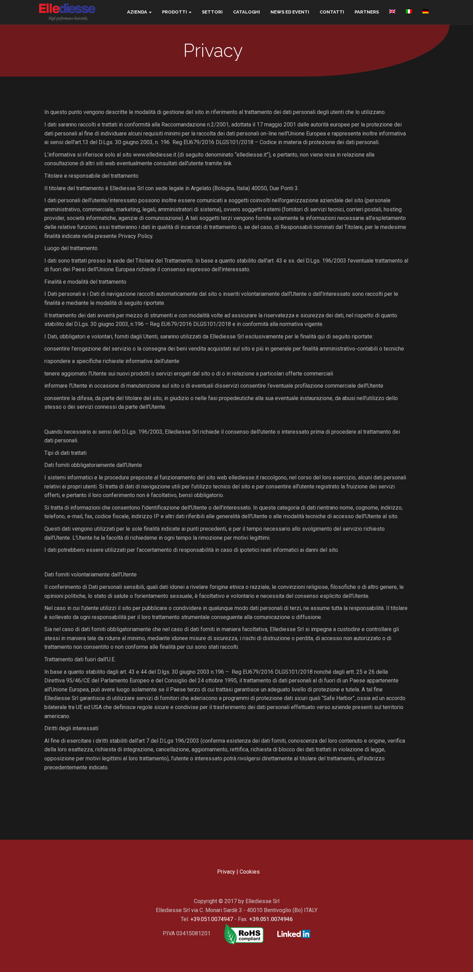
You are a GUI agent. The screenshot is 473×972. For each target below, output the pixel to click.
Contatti (332, 12)
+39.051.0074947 (211, 919)
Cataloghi (246, 12)
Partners (367, 12)
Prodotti (174, 12)
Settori (212, 12)
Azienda (137, 12)
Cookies (250, 871)
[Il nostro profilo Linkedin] (288, 933)
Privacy (226, 871)
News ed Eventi (289, 12)
